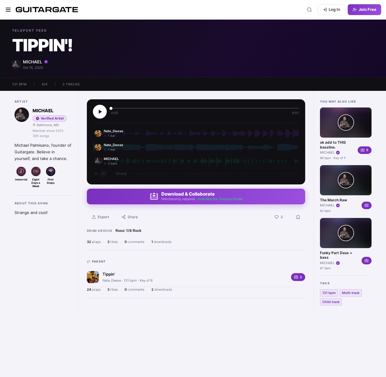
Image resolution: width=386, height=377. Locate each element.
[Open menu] (8, 9)
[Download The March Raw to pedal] (367, 205)
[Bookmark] (298, 217)
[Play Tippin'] (93, 277)
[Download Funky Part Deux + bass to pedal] (367, 260)
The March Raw (333, 200)
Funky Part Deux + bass (336, 255)
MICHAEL (32, 61)
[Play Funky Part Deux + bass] (346, 233)
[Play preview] (100, 112)
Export (103, 217)
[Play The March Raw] (346, 180)
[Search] (309, 10)
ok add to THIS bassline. (333, 144)
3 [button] (281, 217)
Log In (334, 9)
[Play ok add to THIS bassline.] (346, 122)
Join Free (367, 9)
